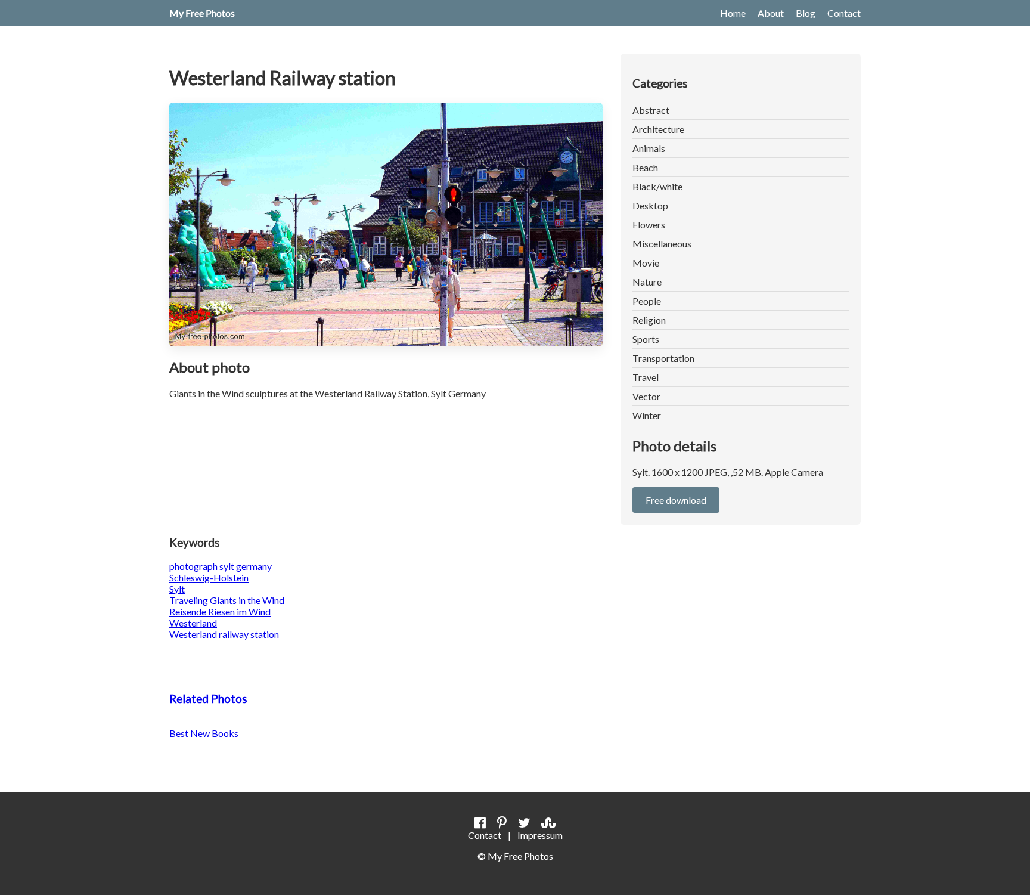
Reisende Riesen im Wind (220, 611)
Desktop (650, 205)
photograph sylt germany (220, 566)
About (771, 12)
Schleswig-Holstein (209, 577)
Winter (646, 415)
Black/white (657, 186)
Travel (645, 377)
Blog (805, 12)
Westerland (193, 622)
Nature (647, 281)
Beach (645, 167)
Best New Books (203, 733)
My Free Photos (202, 12)
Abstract (650, 110)
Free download (676, 500)
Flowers (648, 224)
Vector (646, 396)
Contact (844, 12)
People (646, 300)
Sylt (177, 588)
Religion (649, 320)
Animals (648, 148)
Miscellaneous (661, 243)
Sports (645, 339)
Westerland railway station (224, 634)
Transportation (663, 358)
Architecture (658, 129)
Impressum (540, 835)
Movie (645, 262)
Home (733, 12)
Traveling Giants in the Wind (226, 600)
